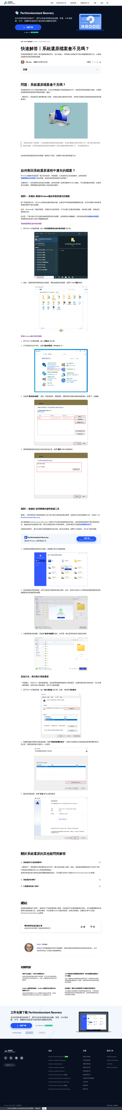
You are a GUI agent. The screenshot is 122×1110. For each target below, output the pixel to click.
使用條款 (115, 1105)
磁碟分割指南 (86, 1056)
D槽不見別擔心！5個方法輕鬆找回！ (34, 974)
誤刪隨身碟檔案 (93, 216)
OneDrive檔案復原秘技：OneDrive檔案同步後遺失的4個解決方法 (39, 989)
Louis (30, 62)
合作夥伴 (85, 1082)
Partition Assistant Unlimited (56, 1067)
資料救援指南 (86, 1060)
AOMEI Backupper (112, 1056)
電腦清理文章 (86, 1074)
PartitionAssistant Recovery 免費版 (57, 1074)
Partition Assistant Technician (56, 1071)
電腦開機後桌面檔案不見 (29, 178)
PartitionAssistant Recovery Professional (59, 1078)
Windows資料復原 (28, 41)
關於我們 (85, 1089)
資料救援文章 (86, 1071)
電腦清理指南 (86, 1064)
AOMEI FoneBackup (112, 1067)
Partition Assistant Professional (57, 1060)
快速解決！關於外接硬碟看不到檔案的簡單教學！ (80, 988)
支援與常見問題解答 (88, 1078)
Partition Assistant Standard (56, 1056)
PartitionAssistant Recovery (30, 517)
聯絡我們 (85, 1085)
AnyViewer (110, 1064)
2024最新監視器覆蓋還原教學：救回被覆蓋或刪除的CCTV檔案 (81, 975)
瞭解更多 (37, 1108)
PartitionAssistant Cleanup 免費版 (57, 1085)
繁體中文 (9, 1065)
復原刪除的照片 (86, 524)
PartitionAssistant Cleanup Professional (59, 1089)
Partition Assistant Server (55, 1064)
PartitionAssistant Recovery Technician (58, 1082)
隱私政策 (109, 1105)
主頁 (22, 41)
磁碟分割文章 (86, 1067)
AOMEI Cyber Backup (112, 1060)
